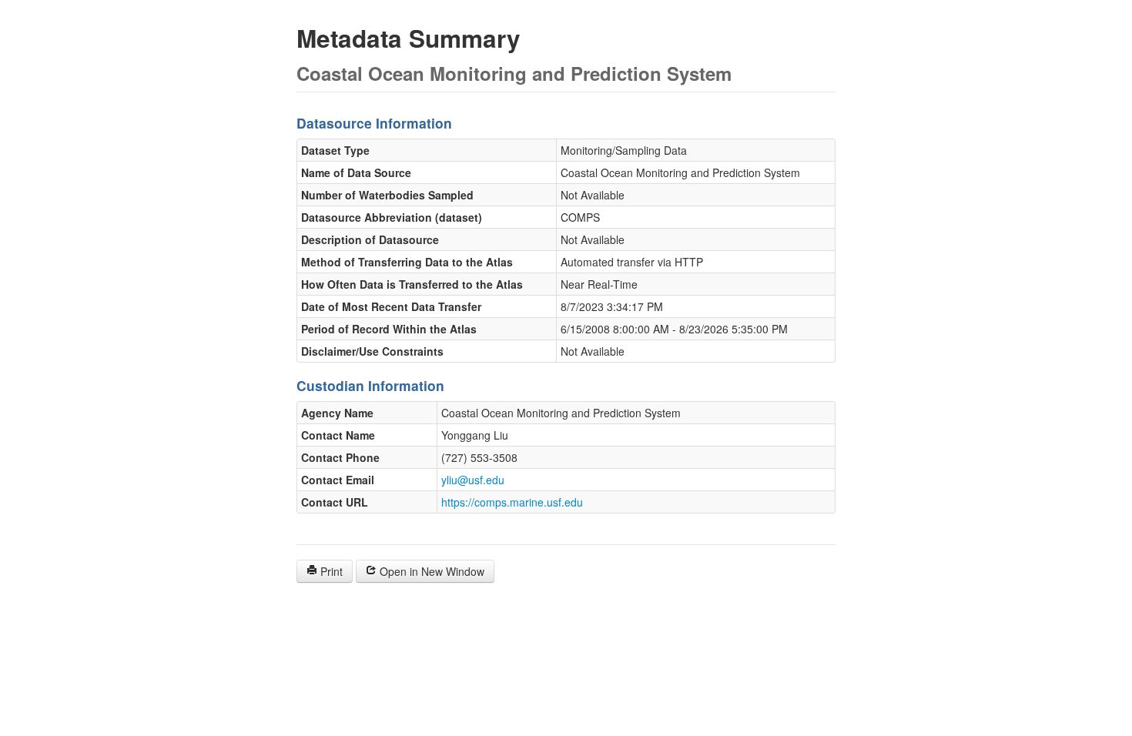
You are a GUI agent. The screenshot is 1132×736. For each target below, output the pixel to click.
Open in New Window (430, 571)
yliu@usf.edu (472, 479)
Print (330, 571)
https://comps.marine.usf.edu (512, 502)
